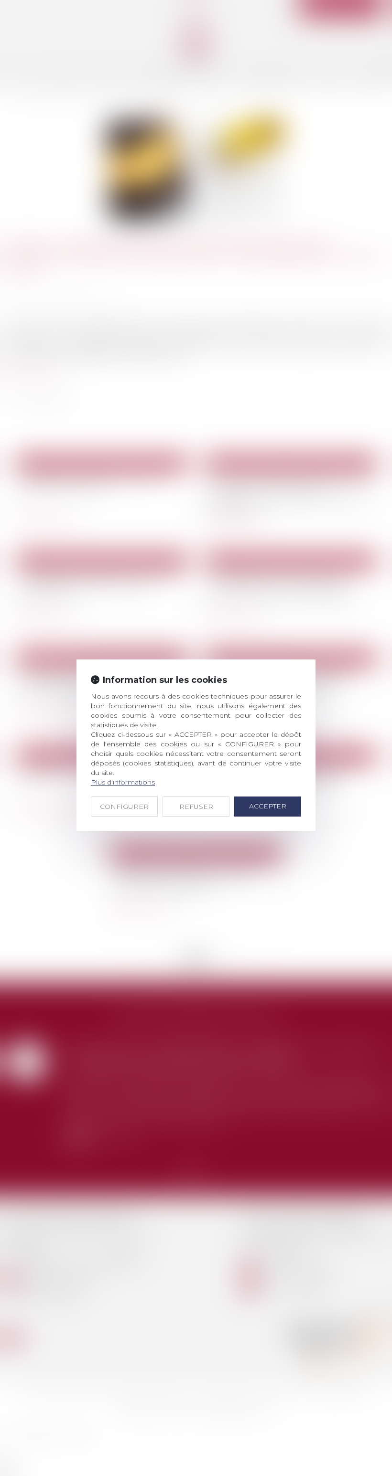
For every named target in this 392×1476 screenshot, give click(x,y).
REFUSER (196, 806)
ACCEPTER (267, 806)
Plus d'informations (123, 782)
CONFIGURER (124, 806)
